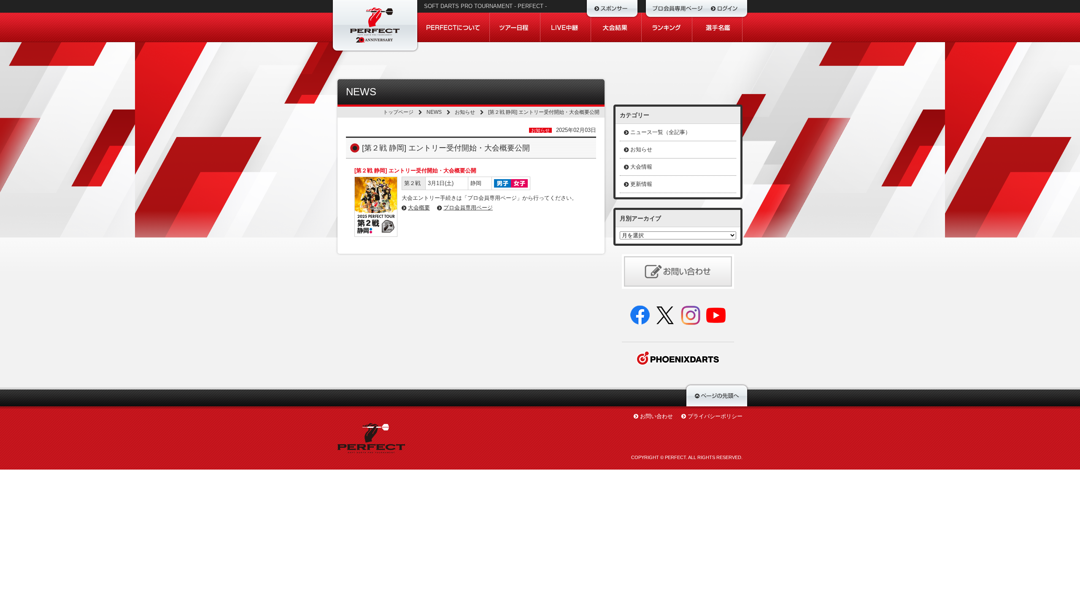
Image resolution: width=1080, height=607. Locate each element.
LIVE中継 (565, 27)
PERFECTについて (454, 27)
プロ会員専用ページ (468, 207)
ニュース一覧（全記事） (660, 132)
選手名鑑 (717, 27)
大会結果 (616, 27)
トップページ (398, 112)
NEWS (434, 112)
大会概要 (419, 207)
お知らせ (465, 112)
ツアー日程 (515, 27)
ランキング (667, 27)
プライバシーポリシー (715, 416)
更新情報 (641, 184)
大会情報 (641, 167)
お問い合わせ (656, 416)
